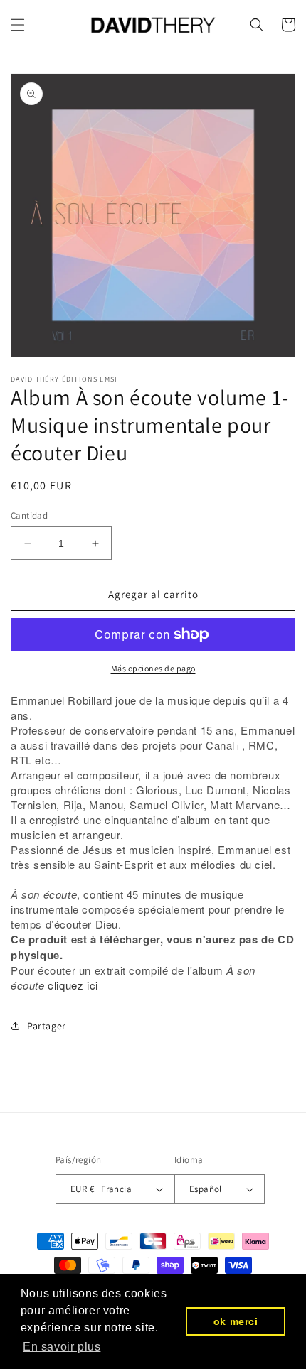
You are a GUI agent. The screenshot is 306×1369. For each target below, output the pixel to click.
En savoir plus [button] (61, 1347)
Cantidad (29, 515)
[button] (17, 24)
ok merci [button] (235, 1321)
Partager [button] (46, 1025)
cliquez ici (73, 985)
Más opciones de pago (153, 668)
